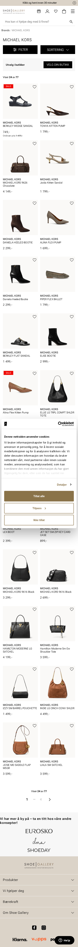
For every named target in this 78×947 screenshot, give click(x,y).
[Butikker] (39, 11)
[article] (20, 107)
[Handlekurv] (64, 11)
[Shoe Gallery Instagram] (43, 927)
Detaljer (62, 484)
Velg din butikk (58, 64)
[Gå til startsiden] (14, 11)
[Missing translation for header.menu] (72, 11)
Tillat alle (39, 496)
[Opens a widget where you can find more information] (64, 940)
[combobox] (36, 22)
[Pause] (74, 3)
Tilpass (37, 508)
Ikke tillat (39, 520)
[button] (57, 49)
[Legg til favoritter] (34, 87)
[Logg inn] (47, 11)
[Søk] (71, 22)
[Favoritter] (56, 11)
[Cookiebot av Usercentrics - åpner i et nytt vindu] (58, 423)
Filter (23, 49)
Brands (5, 30)
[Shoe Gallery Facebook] (34, 927)
